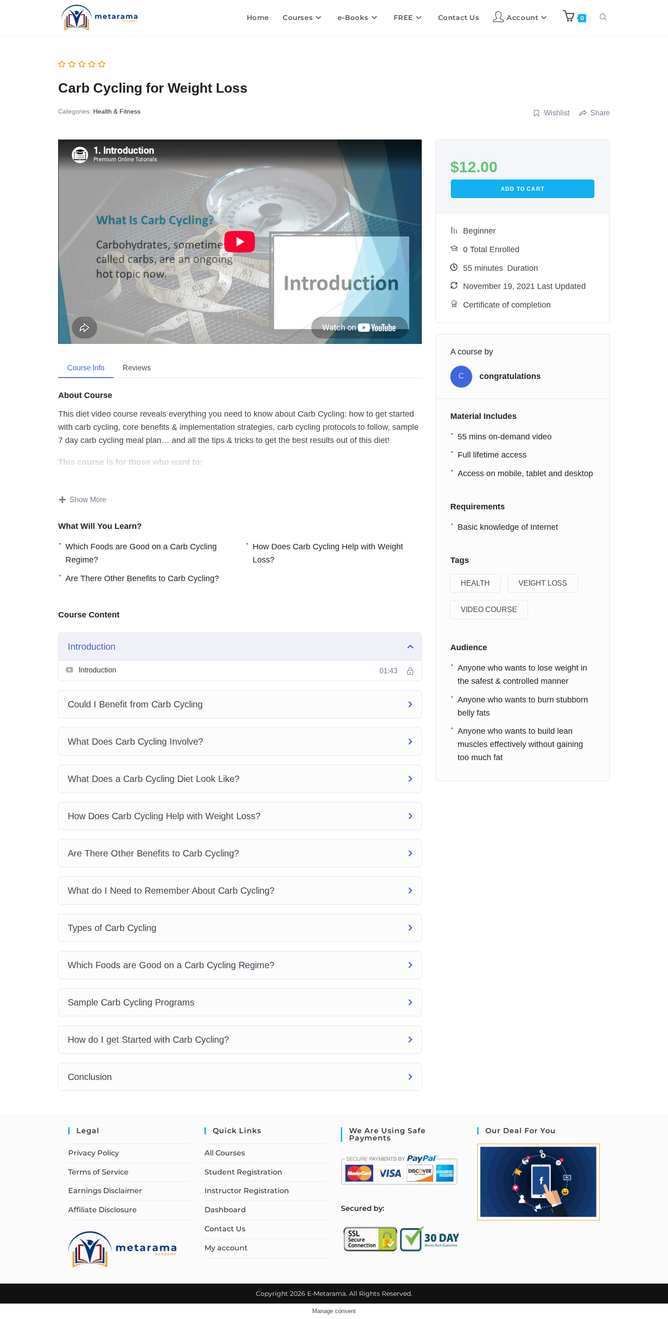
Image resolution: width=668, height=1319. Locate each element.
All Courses (224, 1153)
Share (600, 113)
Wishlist (556, 113)
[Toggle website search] (603, 18)
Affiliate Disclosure (102, 1209)
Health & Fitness (116, 111)
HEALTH (475, 583)
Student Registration (243, 1172)
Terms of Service (98, 1172)
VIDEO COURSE (489, 609)
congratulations (510, 376)
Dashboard (225, 1209)
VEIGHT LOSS (542, 583)
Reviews (137, 368)
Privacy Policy (93, 1153)
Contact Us (224, 1228)
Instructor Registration (246, 1190)
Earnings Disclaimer (105, 1190)
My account (226, 1248)
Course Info (86, 368)
